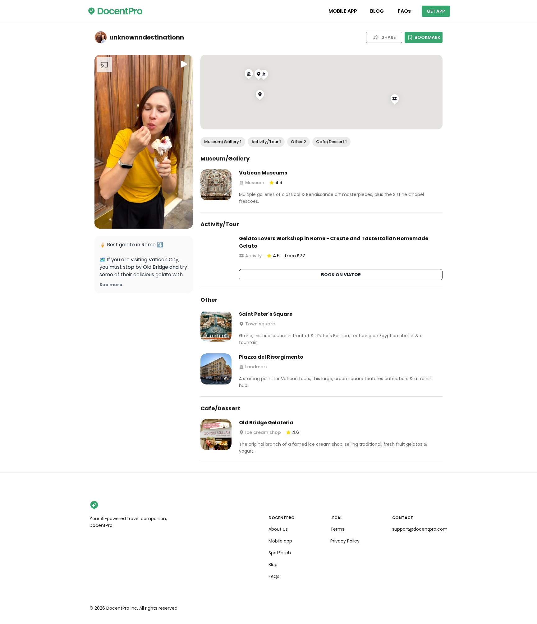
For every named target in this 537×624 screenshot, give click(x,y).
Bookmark (427, 37)
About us (278, 529)
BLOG (377, 11)
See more (110, 285)
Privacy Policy (345, 541)
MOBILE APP (342, 11)
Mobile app (280, 541)
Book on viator (341, 275)
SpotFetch (279, 553)
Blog (273, 564)
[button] (222, 142)
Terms (337, 529)
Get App (436, 11)
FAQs (404, 11)
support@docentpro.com (420, 529)
